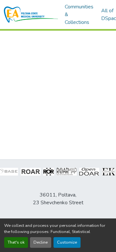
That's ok (16, 242)
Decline (41, 242)
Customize (67, 242)
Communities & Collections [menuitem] (79, 14)
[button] (31, 14)
